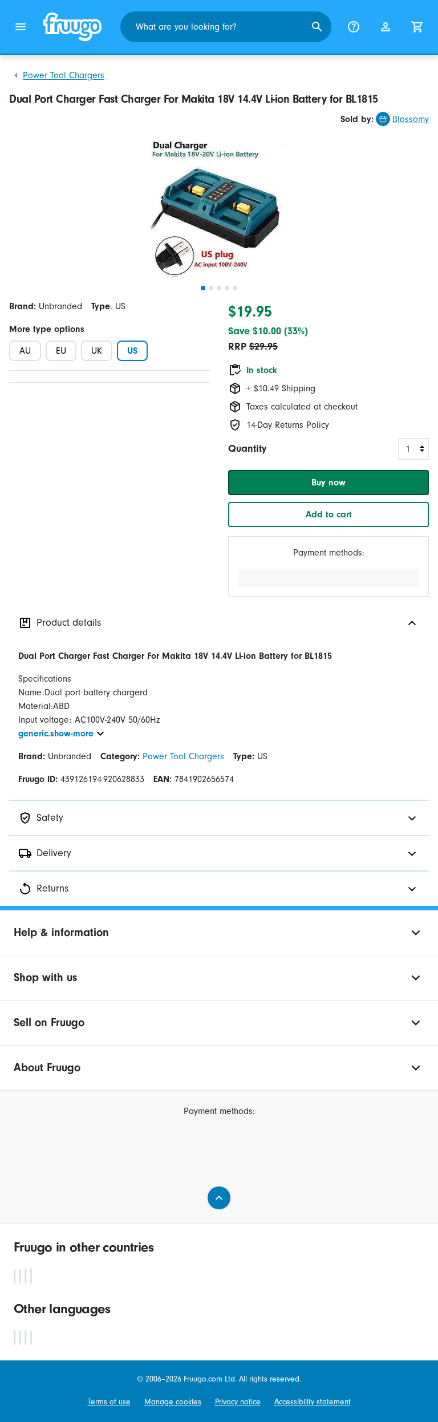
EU (61, 351)
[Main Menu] (20, 26)
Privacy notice (238, 1402)
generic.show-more (56, 733)
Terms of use (109, 1402)
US (132, 351)
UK (96, 351)
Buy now (328, 482)
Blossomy (410, 119)
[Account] (385, 26)
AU (25, 351)
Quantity (247, 449)
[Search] (317, 26)
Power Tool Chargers (63, 75)
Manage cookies (172, 1402)
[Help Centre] (353, 26)
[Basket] (417, 26)
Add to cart (329, 514)
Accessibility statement (312, 1402)
